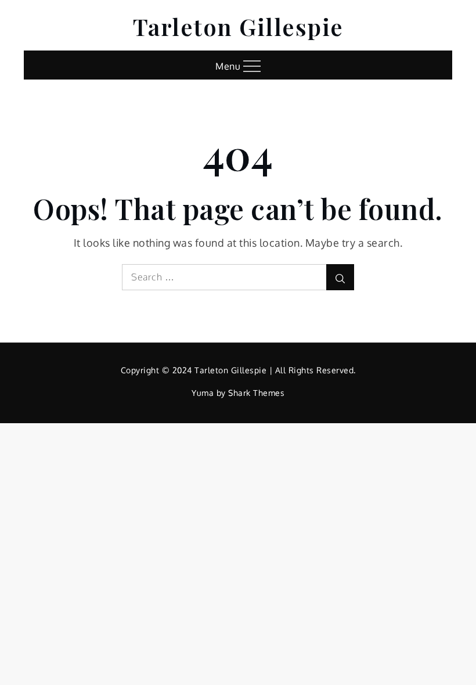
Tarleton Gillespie (238, 26)
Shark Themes (256, 393)
